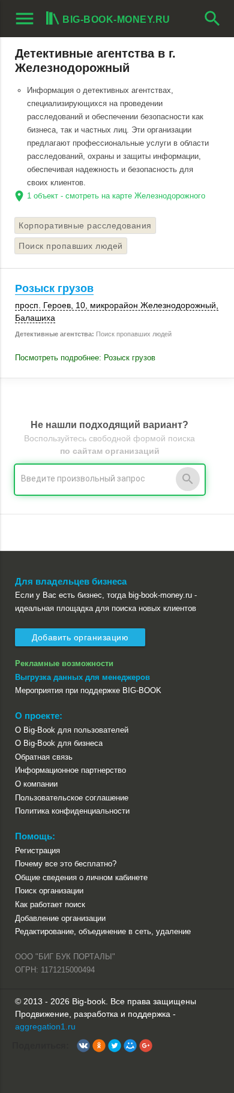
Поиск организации (49, 890)
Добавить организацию (80, 637)
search (212, 18)
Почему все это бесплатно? (65, 863)
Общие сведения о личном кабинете (81, 877)
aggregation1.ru (45, 1026)
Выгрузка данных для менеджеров (82, 677)
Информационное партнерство (70, 770)
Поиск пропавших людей (71, 246)
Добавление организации (60, 918)
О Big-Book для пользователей (71, 729)
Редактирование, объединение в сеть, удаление (103, 931)
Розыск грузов (54, 288)
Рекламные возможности (64, 663)
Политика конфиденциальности (72, 810)
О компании (36, 783)
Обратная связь (44, 756)
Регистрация (37, 850)
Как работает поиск (50, 904)
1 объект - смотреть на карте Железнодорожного (116, 195)
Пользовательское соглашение (71, 797)
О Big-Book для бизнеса (59, 743)
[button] (83, 1045)
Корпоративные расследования (85, 225)
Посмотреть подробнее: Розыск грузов (85, 357)
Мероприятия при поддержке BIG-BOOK (88, 690)
